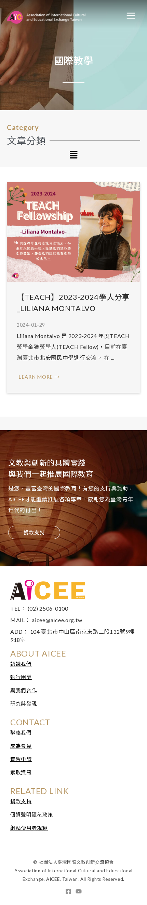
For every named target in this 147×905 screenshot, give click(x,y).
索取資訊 (21, 772)
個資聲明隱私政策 (31, 815)
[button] (73, 155)
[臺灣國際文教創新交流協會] (58, 15)
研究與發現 (23, 704)
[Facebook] (68, 891)
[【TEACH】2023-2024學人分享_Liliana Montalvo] (73, 231)
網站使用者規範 (29, 828)
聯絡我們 (21, 733)
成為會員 (21, 746)
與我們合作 (23, 690)
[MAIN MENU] (131, 15)
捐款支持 (21, 801)
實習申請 (21, 759)
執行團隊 (21, 677)
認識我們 (21, 664)
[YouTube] (79, 891)
